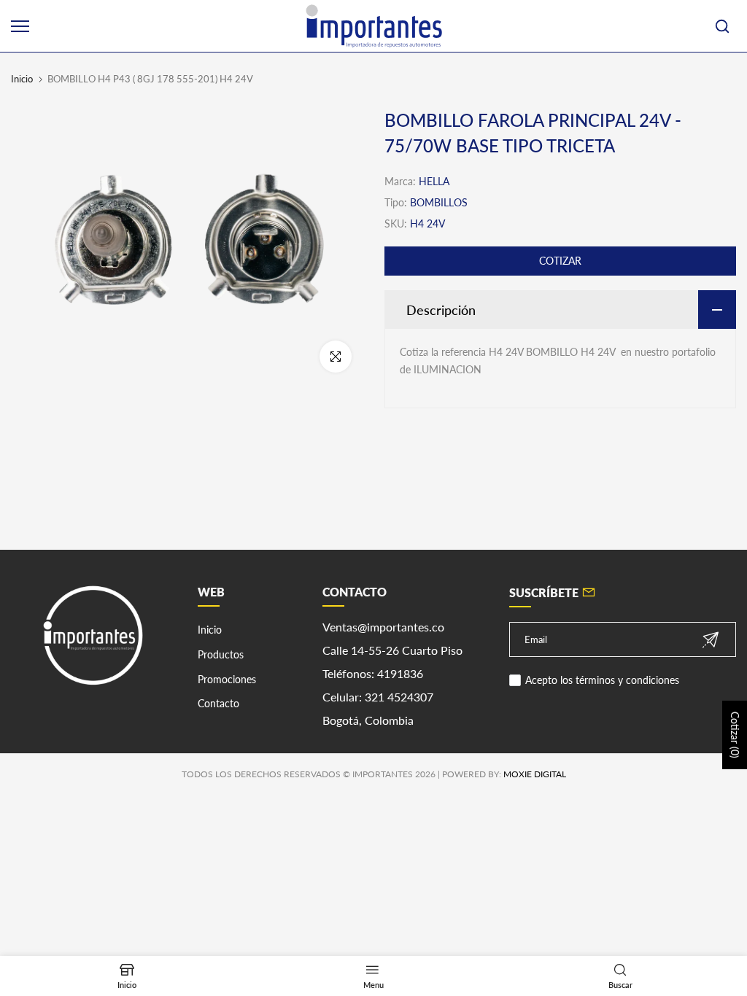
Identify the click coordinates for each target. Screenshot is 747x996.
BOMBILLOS (439, 202)
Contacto (218, 703)
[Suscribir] (710, 639)
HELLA (434, 181)
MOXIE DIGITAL (534, 774)
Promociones (227, 679)
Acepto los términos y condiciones (602, 680)
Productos (221, 654)
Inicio (22, 79)
